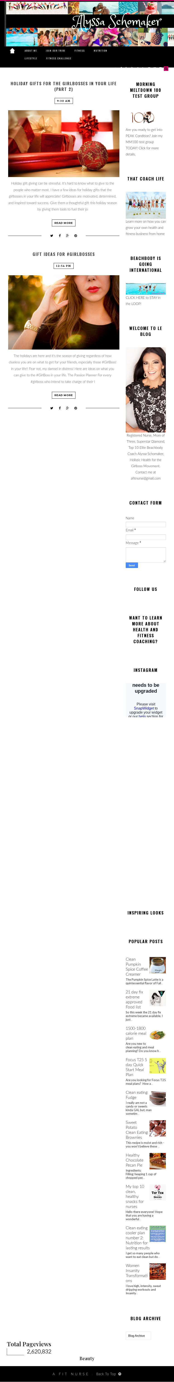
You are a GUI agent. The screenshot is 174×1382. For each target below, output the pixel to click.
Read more (63, 223)
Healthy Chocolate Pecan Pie (134, 1160)
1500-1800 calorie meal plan (136, 1034)
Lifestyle (31, 58)
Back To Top (106, 1374)
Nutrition (100, 50)
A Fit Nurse (71, 1374)
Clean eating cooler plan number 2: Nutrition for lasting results (138, 1238)
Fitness (80, 50)
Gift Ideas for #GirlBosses (64, 254)
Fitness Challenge (58, 58)
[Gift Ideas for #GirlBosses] (63, 312)
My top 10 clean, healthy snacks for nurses (135, 1197)
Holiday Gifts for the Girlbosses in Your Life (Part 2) (64, 86)
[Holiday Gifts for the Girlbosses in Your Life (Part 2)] (63, 143)
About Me (31, 50)
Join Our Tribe (55, 50)
